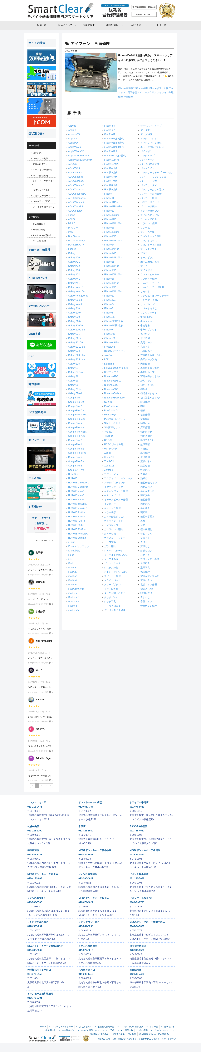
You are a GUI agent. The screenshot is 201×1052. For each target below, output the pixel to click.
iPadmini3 (73, 601)
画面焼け (145, 512)
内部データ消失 (148, 359)
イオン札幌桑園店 (139, 874)
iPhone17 (109, 295)
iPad (70, 563)
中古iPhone (146, 317)
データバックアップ (151, 126)
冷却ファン (146, 380)
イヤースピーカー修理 (116, 499)
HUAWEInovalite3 (77, 508)
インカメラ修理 (112, 508)
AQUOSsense (75, 177)
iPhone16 (109, 278)
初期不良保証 (147, 385)
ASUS (71, 219)
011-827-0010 (85, 950)
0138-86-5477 (137, 854)
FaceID (72, 249)
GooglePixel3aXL (77, 414)
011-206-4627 (85, 878)
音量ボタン (146, 601)
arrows (71, 215)
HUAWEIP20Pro (76, 521)
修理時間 (145, 338)
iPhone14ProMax (113, 257)
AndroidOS (74, 134)
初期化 (143, 389)
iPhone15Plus (111, 266)
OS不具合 (109, 402)
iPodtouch (109, 347)
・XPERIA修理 (37, 229)
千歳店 (81, 826)
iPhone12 (109, 210)
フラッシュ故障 (148, 223)
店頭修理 (145, 427)
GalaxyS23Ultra (76, 355)
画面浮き (145, 508)
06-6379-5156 (34, 974)
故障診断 (145, 444)
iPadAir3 (72, 576)
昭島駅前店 (135, 970)
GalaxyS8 (73, 376)
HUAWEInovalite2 (77, 504)
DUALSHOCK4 (76, 244)
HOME (43, 1026)
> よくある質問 (84, 1026)
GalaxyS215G (75, 342)
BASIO (71, 223)
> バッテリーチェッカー (61, 1026)
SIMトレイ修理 (112, 423)
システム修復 (111, 567)
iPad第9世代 (110, 189)
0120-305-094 (34, 926)
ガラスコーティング (114, 538)
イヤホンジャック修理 (116, 491)
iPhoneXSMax (111, 342)
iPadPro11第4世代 (114, 147)
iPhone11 (109, 198)
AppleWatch (74, 147)
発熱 (142, 525)
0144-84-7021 (85, 854)
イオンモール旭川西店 (141, 898)
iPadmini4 (73, 606)
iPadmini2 (73, 597)
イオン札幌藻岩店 (87, 874)
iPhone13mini (111, 232)
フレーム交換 (147, 232)
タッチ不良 (110, 601)
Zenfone (108, 470)
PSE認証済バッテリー (116, 419)
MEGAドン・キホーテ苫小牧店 (94, 850)
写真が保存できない (151, 376)
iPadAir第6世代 (76, 589)
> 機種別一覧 (49, 1030)
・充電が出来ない (39, 164)
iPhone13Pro (111, 236)
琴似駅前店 (33, 850)
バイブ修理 (146, 151)
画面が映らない (148, 482)
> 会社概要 (142, 1030)
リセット (145, 291)
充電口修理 (146, 351)
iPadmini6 (109, 126)
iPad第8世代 (110, 185)
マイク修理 (146, 270)
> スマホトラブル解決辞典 (130, 1026)
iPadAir (72, 567)
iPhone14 (109, 244)
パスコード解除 (148, 206)
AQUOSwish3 (75, 206)
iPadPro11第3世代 (114, 142)
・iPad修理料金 (38, 224)
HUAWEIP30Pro (76, 529)
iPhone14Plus (111, 249)
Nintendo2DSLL (112, 380)
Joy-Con (108, 355)
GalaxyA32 (74, 274)
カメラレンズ (111, 525)
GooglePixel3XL (76, 419)
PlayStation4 (111, 406)
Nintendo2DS (111, 376)
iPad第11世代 (111, 164)
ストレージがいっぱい (116, 572)
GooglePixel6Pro (77, 453)
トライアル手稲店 (139, 802)
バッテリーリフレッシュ (153, 177)
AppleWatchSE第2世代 (80, 160)
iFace (71, 555)
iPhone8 (108, 312)
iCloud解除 (74, 550)
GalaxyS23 (74, 351)
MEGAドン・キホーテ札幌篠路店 (45, 946)
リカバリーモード (149, 283)
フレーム (145, 227)
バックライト (147, 168)
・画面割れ (35, 153)
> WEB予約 (108, 1030)
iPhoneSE (109, 317)
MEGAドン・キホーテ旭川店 (93, 898)
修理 (120, 96)
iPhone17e (110, 300)
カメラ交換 (110, 533)
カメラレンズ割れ (113, 529)
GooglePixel (74, 397)
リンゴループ (147, 304)
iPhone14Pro (111, 253)
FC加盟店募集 (118, 1034)
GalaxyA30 (74, 270)
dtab (70, 232)
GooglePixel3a (76, 410)
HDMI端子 (73, 474)
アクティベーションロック (118, 478)
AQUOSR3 (74, 168)
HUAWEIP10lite (76, 512)
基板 (142, 410)
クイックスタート (113, 550)
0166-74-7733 (137, 902)
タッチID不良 (111, 589)
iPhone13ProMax (113, 240)
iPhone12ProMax (113, 223)
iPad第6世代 (110, 177)
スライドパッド (112, 580)
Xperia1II (109, 457)
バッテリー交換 (148, 181)
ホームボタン (147, 257)
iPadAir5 (72, 584)
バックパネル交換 (149, 164)
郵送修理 (145, 572)
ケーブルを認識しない (116, 555)
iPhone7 (108, 308)
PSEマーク (110, 414)
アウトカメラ (111, 474)
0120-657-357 (85, 806)
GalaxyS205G (75, 325)
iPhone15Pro (111, 270)
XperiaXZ (109, 465)
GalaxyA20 (74, 257)
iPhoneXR (109, 334)
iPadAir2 (72, 572)
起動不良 (145, 555)
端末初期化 (146, 529)
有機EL (144, 448)
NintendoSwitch (112, 393)
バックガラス (147, 160)
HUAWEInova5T (76, 499)
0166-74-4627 (85, 902)
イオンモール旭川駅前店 (40, 993)
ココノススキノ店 (36, 802)
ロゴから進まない (149, 308)
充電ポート (146, 342)
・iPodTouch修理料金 (41, 235)
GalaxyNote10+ (76, 291)
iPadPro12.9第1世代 (115, 155)
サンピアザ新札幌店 (38, 922)
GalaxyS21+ (74, 338)
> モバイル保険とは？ (88, 1030)
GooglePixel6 (75, 444)
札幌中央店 (33, 826)
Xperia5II (109, 461)
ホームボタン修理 (149, 262)
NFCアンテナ (111, 372)
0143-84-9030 (137, 926)
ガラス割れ (110, 546)
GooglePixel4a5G (77, 431)
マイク (143, 266)
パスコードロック (149, 202)
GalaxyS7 (73, 368)
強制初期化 (146, 436)
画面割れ (145, 504)
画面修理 (145, 499)
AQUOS (72, 164)
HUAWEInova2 (76, 491)
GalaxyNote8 (75, 300)
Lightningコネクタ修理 (116, 368)
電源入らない (147, 589)
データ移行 (146, 134)
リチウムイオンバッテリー (154, 295)
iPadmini (72, 593)
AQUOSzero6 (75, 210)
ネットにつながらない (152, 147)
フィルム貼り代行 (149, 215)
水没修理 (145, 453)
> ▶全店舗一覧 (125, 1030)
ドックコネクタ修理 (151, 142)
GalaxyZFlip (74, 389)
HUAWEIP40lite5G (78, 533)
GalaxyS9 (73, 380)
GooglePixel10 (76, 402)
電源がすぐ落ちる (149, 576)
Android (72, 130)
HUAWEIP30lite (76, 525)
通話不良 (145, 563)
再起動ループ (147, 372)
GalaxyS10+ (74, 312)
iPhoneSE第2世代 (113, 321)
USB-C (108, 440)
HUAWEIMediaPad (78, 487)
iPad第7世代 (110, 181)
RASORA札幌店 (138, 826)
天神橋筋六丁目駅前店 (39, 970)
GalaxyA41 (74, 278)
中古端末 (145, 325)
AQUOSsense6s (76, 198)
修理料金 (145, 334)
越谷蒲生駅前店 (138, 946)
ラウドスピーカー (149, 274)
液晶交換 (145, 465)
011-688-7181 (34, 854)
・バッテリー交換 (39, 158)
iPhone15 (109, 262)
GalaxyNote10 (75, 287)
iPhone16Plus (111, 283)
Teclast (108, 431)
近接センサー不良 (149, 559)
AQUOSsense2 (76, 181)
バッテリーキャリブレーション (156, 172)
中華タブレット (148, 329)
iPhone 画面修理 (127, 88)
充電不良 (145, 347)
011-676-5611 (137, 806)
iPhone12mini (111, 215)
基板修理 (145, 414)
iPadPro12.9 (110, 151)
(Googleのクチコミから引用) (38, 574)
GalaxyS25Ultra (76, 359)
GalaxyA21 (74, 262)
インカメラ (110, 504)
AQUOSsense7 (76, 202)
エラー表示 (110, 512)
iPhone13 (109, 227)
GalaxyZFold (75, 393)
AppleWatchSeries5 (78, 155)
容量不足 (145, 423)
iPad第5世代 (110, 172)
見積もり (145, 542)
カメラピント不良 (113, 521)
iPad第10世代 (111, 160)
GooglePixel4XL (76, 436)
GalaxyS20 (74, 317)
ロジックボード (148, 312)
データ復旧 (146, 130)
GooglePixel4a (76, 427)
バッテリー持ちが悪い (152, 189)
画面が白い (146, 487)
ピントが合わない (149, 210)
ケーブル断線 (111, 559)
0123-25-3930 (85, 830)
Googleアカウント (78, 470)
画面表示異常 (147, 516)
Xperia (107, 453)
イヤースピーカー (113, 495)
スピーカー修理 (112, 576)
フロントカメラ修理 (151, 236)
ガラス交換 (110, 542)
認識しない (146, 546)
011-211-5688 (137, 878)
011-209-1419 (85, 974)
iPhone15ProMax (113, 274)
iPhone (108, 194)
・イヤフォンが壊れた (41, 169)
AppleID (72, 138)
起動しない (146, 550)
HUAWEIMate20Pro (78, 482)
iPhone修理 (142, 88)
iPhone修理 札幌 (159, 88)
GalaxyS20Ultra (76, 329)
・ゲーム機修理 (38, 241)
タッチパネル (111, 597)
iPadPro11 (109, 134)
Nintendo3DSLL (112, 389)
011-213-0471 (34, 806)
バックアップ (147, 155)
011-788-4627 (137, 830)
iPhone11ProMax (113, 206)
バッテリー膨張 (148, 198)
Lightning (109, 363)
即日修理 (128, 96)
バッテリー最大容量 (151, 194)
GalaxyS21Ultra (76, 347)
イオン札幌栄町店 (36, 898)
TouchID (108, 436)
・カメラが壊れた (39, 175)
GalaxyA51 (74, 283)
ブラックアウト (148, 249)
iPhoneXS (109, 338)
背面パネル (146, 533)
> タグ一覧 (152, 1026)
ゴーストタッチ (112, 563)
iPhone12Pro (111, 219)
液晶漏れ (145, 474)
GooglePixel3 (75, 406)
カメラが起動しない (114, 516)
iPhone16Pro (111, 287)
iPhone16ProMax (113, 291)
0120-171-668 (34, 878)
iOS (70, 559)
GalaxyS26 (74, 363)
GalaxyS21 (74, 334)
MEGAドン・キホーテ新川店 (42, 874)
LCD (106, 359)
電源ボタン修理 (148, 584)
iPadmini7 (109, 130)
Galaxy (71, 253)
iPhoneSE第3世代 (113, 325)
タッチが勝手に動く (114, 593)
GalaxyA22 (74, 266)
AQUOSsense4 (76, 189)
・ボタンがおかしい (40, 190)
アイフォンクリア (147, 92)
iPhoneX (108, 329)
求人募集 (132, 1034)
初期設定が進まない (151, 397)
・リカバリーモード (40, 195)
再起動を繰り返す (149, 368)
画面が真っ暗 (147, 491)
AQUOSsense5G (77, 194)
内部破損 (145, 363)
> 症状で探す (168, 1026)
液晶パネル (146, 461)
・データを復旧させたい (42, 207)
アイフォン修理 (165, 92)
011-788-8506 (34, 902)
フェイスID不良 (148, 219)
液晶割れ (145, 470)
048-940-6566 (137, 950)
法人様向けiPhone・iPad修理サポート (156, 1034)
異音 (142, 521)
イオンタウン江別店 (89, 922)
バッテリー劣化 (148, 185)
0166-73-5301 (34, 998)
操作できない (147, 440)
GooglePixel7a (76, 461)
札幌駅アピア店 (86, 970)
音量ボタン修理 (148, 606)
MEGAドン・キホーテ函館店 (145, 850)
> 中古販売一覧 (66, 1030)
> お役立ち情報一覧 (104, 1026)
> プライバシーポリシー (163, 1030)
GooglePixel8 (75, 465)
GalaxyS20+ (74, 321)
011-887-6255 (85, 926)
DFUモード (74, 227)
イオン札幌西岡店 (87, 946)
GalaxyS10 (74, 308)
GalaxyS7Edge (76, 372)
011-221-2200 (34, 830)
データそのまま (112, 606)
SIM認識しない (112, 427)
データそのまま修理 (114, 610)
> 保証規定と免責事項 (97, 1034)
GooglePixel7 (75, 457)
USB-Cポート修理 (113, 444)
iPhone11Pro (111, 202)
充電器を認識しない (151, 355)
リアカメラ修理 (148, 278)
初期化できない (148, 393)
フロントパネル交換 (151, 244)
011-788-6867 (34, 950)
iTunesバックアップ (114, 351)
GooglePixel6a (76, 448)
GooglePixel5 (75, 440)
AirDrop (72, 126)
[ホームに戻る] (100, 10)
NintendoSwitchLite (114, 397)
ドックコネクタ (148, 138)
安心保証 (145, 419)
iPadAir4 (72, 580)
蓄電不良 (145, 538)
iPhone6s (109, 304)
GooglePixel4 (75, 423)
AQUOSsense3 (76, 185)
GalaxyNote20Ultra (78, 295)
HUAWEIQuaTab (77, 538)
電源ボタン (146, 580)
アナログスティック (114, 482)
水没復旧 (145, 457)
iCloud (71, 542)
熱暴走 (143, 478)
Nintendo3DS (111, 385)
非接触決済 (146, 593)
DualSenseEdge (76, 240)
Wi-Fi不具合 (110, 448)
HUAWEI (73, 478)
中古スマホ (146, 321)
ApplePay (73, 142)
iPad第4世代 (110, 168)
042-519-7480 (137, 974)
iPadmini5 (73, 610)
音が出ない (146, 597)
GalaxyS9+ (74, 385)
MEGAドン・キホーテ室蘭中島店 (147, 922)
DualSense (74, 236)
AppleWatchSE (76, 151)
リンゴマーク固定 (149, 300)
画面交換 (145, 495)
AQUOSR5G (75, 172)
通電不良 (145, 567)
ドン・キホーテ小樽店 (90, 802)
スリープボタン (112, 584)
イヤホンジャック (113, 487)
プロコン (145, 253)
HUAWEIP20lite (76, 516)
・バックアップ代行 (40, 201)
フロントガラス (148, 240)
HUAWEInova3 (76, 495)
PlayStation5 (111, 410)
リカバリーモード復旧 (152, 287)
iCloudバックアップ (78, 546)
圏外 (142, 406)
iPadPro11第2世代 (114, 138)
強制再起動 (146, 431)
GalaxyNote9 (75, 304)
